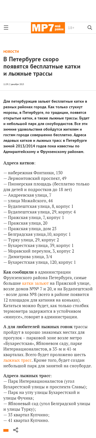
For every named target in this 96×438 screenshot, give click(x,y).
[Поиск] (90, 27)
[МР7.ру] (48, 27)
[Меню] (6, 27)
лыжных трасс (17, 360)
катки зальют (35, 283)
